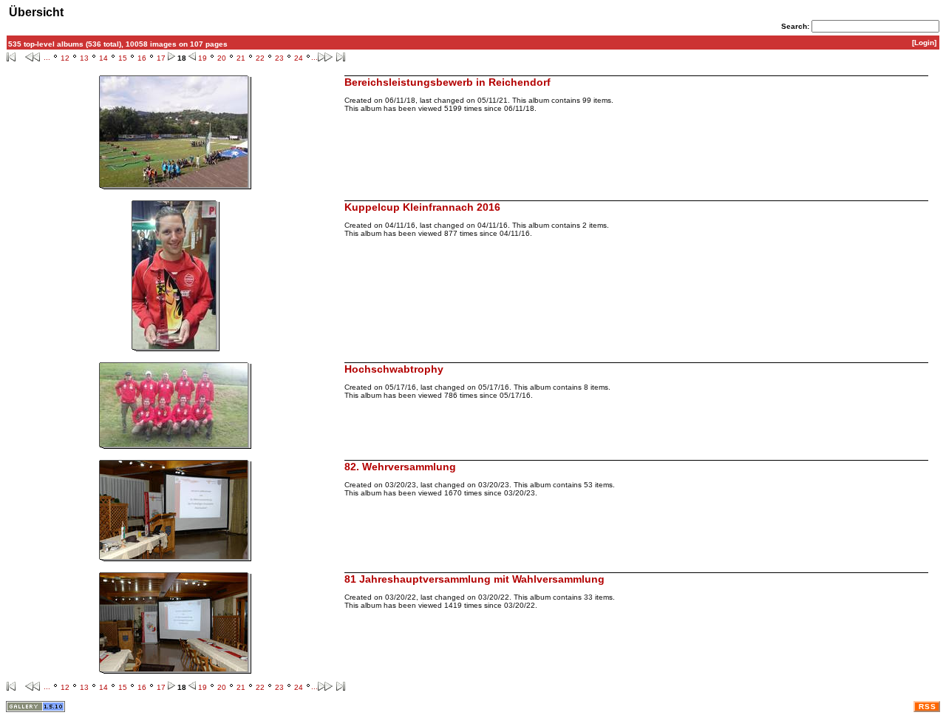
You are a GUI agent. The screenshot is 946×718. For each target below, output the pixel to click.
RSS (927, 706)
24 (298, 58)
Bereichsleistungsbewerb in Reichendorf (447, 82)
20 (221, 58)
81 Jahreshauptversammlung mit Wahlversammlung (474, 579)
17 (161, 58)
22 (260, 58)
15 (122, 58)
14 (103, 58)
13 (84, 58)
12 (65, 58)
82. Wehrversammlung (400, 467)
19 (202, 58)
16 (141, 58)
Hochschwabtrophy (393, 369)
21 (240, 58)
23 (279, 58)
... (47, 57)
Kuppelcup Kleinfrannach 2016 (422, 207)
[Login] (924, 42)
